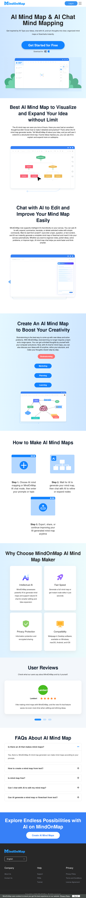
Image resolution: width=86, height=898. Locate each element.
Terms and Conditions (74, 878)
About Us (7, 874)
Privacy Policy (71, 874)
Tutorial (39, 882)
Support (40, 874)
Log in (71, 3)
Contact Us (8, 878)
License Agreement (73, 882)
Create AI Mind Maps (43, 835)
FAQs (39, 878)
